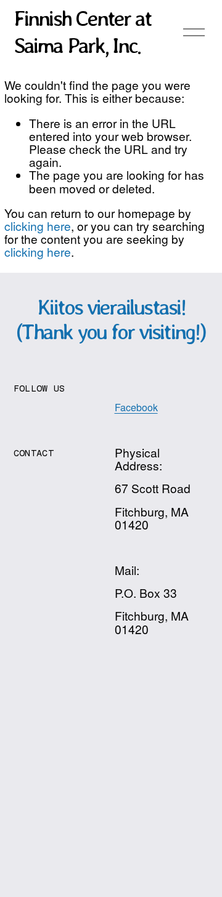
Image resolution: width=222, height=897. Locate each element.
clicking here (37, 225)
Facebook (136, 407)
